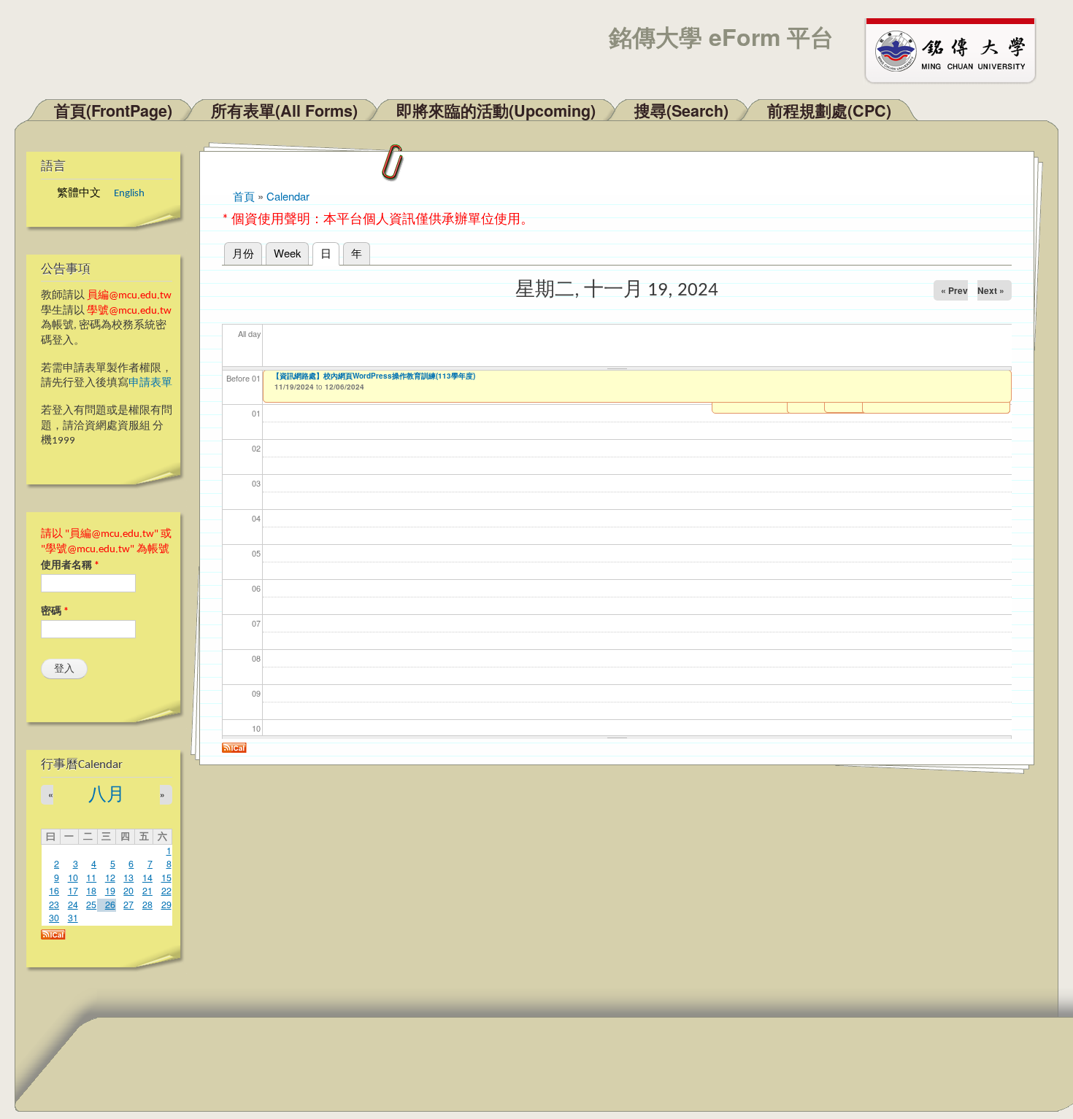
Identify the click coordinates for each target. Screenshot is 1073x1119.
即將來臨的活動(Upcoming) (496, 110)
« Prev (954, 290)
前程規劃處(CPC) (829, 110)
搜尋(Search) (681, 110)
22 (166, 890)
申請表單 (150, 383)
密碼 (55, 611)
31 (73, 917)
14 (147, 877)
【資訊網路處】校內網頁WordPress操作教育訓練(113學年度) (373, 376)
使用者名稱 (70, 565)
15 (166, 877)
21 (147, 890)
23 (54, 904)
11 (91, 877)
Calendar (287, 196)
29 (166, 904)
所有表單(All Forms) (284, 110)
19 (110, 890)
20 (128, 890)
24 (73, 904)
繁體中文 (79, 193)
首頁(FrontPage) (113, 110)
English (129, 193)
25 (91, 904)
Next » (990, 290)
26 (110, 904)
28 (147, 904)
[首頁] (956, 49)
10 (73, 877)
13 (128, 877)
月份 (243, 252)
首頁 (244, 196)
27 (128, 904)
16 (54, 890)
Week (287, 252)
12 (110, 877)
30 (54, 917)
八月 (106, 795)
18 (91, 890)
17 (73, 890)
